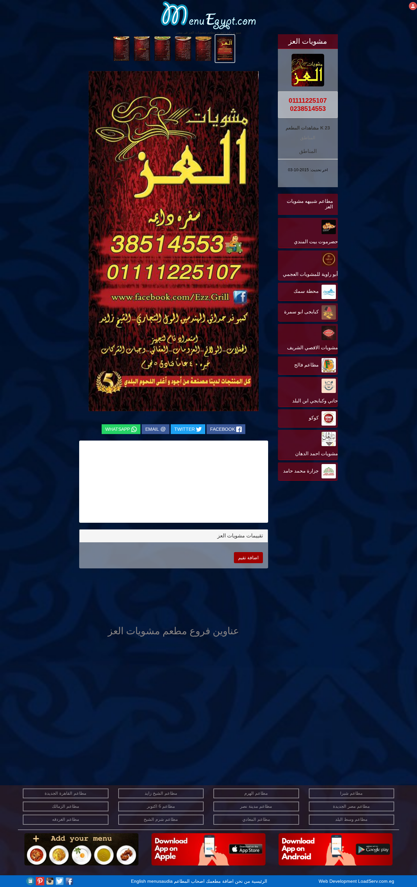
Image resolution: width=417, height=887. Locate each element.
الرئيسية (259, 881)
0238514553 (308, 108)
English (138, 881)
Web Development (338, 881)
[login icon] (413, 6)
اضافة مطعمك (220, 881)
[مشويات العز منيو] (225, 48)
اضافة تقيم (248, 557)
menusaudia (160, 881)
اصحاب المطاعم (189, 881)
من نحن (242, 881)
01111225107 (308, 100)
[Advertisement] (297, 548)
